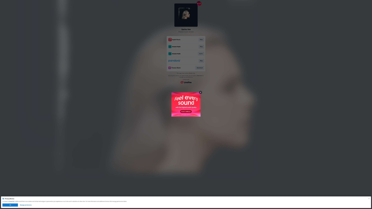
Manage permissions (26, 205)
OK (10, 205)
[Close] (369, 198)
